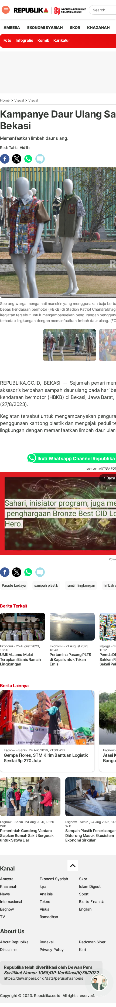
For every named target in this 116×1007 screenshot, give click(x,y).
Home (5, 100)
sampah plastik (46, 585)
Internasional (11, 901)
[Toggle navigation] (5, 9)
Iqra (43, 886)
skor (75, 27)
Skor (83, 878)
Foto (7, 40)
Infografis (24, 40)
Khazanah (8, 886)
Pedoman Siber (92, 942)
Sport (83, 894)
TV (2, 916)
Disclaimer (9, 949)
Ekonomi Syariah (45, 27)
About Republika (14, 942)
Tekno (45, 901)
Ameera (6, 878)
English (85, 909)
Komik (43, 40)
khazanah (98, 27)
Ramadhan (49, 916)
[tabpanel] (69, 344)
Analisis (46, 894)
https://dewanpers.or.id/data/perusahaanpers (43, 978)
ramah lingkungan (81, 585)
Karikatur (61, 40)
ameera (12, 27)
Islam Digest (89, 886)
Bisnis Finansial (92, 901)
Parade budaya (14, 585)
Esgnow (7, 909)
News (5, 894)
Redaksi (47, 942)
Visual (19, 100)
